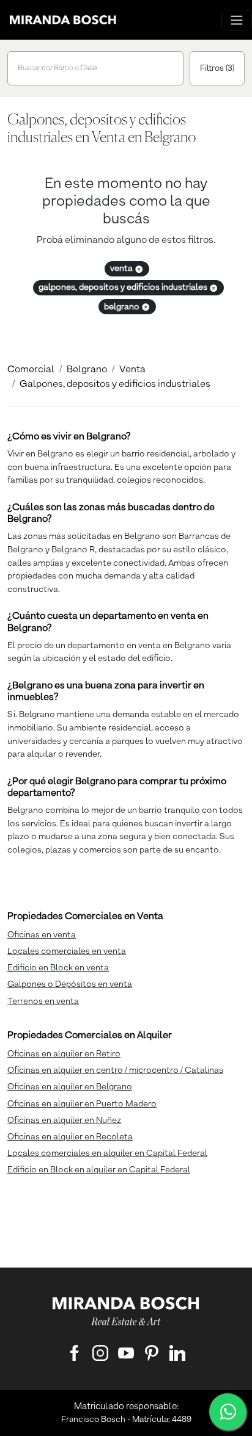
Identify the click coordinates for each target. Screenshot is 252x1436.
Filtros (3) (217, 68)
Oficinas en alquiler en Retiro (63, 1054)
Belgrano (87, 370)
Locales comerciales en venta (66, 951)
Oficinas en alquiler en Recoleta (70, 1137)
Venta (132, 370)
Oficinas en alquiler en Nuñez (64, 1120)
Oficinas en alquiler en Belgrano (69, 1087)
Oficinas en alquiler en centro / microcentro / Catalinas (115, 1070)
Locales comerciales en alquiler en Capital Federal (107, 1153)
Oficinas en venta (41, 935)
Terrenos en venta (43, 1001)
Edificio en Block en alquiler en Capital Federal (98, 1170)
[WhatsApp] (227, 1411)
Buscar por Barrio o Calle (57, 68)
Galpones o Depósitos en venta (69, 984)
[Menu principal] (236, 20)
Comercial (30, 370)
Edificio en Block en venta (58, 968)
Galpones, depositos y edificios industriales (115, 384)
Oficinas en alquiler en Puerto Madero (82, 1104)
